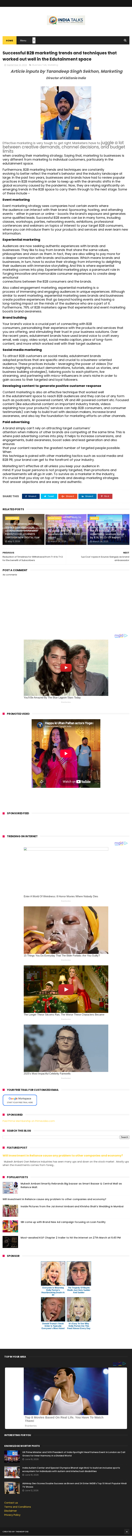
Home (9, 40)
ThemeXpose (22, 1531)
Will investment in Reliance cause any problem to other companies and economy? (63, 1156)
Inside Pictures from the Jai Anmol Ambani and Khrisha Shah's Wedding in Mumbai (72, 1206)
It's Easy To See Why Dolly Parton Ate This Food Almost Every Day (78, 1326)
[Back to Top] (126, 1531)
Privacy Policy (12, 1515)
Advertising (12, 518)
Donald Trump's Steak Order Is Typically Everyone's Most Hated (53, 1326)
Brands (94, 518)
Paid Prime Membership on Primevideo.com (29, 1121)
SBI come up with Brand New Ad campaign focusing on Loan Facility (63, 1222)
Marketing (53, 64)
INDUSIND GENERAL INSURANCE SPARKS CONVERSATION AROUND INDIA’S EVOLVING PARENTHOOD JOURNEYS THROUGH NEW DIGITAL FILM (23, 530)
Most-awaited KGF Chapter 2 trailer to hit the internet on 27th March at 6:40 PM (71, 1237)
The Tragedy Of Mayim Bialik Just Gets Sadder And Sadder (78, 1290)
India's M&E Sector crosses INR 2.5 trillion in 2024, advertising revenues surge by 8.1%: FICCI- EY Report (107, 532)
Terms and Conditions (17, 1507)
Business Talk (39, 64)
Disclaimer (10, 1510)
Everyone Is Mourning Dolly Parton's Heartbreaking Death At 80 (53, 1291)
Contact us (11, 1502)
